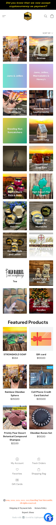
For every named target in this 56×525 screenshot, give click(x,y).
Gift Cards (17, 484)
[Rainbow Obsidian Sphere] (15, 376)
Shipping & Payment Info (20, 508)
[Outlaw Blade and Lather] (15, 240)
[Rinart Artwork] (15, 153)
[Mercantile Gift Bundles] (41, 296)
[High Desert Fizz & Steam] (41, 181)
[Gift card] (41, 339)
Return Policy (41, 508)
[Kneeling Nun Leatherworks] (41, 98)
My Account (17, 463)
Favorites (17, 473)
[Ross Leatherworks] (15, 296)
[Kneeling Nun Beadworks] (15, 98)
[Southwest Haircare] (15, 209)
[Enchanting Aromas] (41, 44)
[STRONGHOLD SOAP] (15, 339)
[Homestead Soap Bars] (41, 153)
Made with (28, 517)
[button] (28, 16)
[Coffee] (41, 240)
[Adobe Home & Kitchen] (41, 268)
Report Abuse (28, 512)
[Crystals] (15, 44)
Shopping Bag (39, 473)
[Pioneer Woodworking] (41, 126)
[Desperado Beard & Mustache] (41, 209)
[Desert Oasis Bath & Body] (15, 181)
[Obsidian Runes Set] (41, 417)
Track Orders (39, 463)
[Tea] (15, 268)
